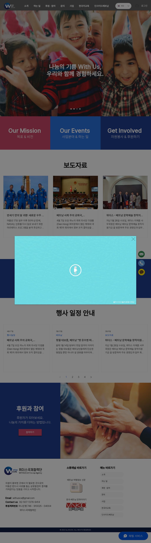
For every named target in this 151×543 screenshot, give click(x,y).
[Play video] (75, 270)
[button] (133, 239)
